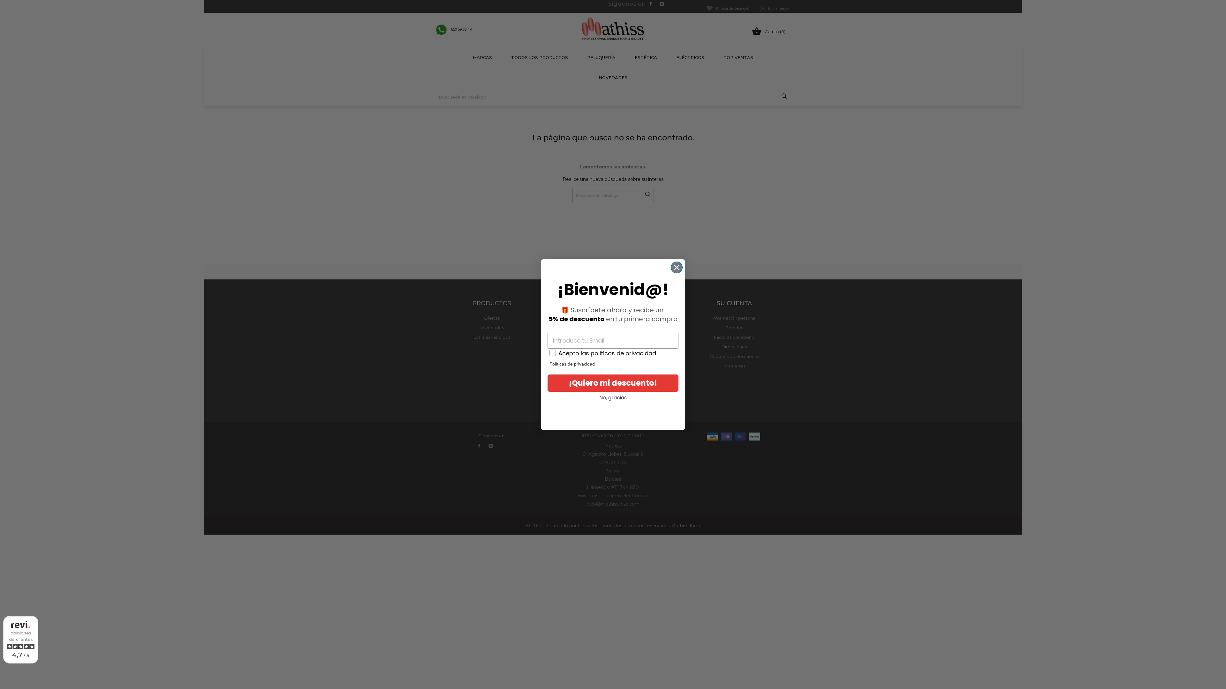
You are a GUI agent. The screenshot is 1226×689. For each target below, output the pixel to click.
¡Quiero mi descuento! (613, 383)
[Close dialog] (676, 267)
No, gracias (613, 397)
